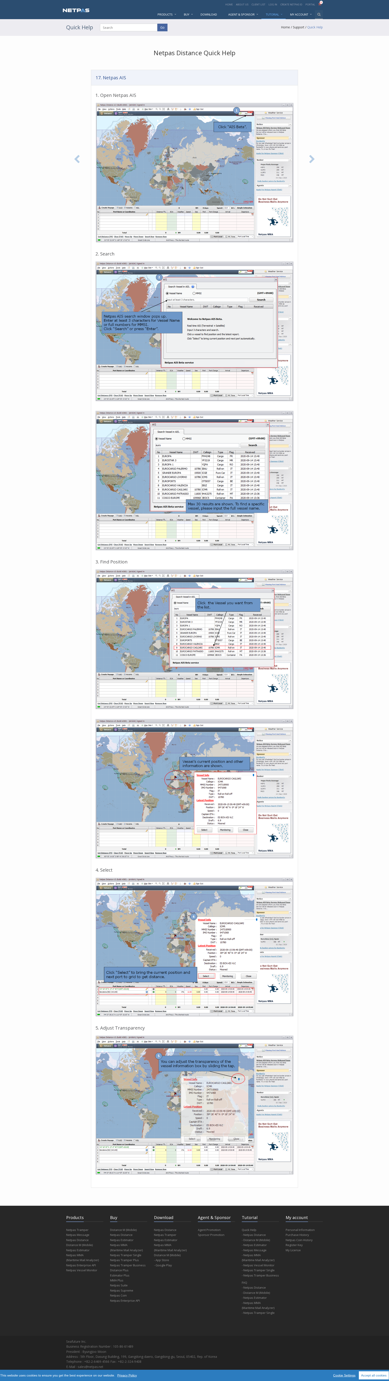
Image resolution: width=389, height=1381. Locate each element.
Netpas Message (77, 1235)
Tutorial (272, 14)
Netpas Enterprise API (81, 1265)
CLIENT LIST (258, 4)
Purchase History (297, 1235)
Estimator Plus (119, 1275)
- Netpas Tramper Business (260, 1275)
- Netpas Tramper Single (258, 1270)
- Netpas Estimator (254, 1245)
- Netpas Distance (254, 1235)
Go (162, 27)
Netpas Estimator (78, 1250)
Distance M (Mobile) (79, 1245)
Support (298, 27)
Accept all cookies (374, 1375)
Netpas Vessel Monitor (81, 1270)
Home (285, 27)
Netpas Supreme (121, 1290)
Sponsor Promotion (211, 1235)
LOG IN (273, 4)
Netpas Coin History (299, 1240)
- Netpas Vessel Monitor (258, 1265)
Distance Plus (119, 1270)
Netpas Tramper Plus (124, 1260)
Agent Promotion (209, 1230)
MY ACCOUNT (299, 14)
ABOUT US (242, 4)
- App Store (161, 1260)
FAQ (244, 1283)
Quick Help (315, 27)
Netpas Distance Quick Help (194, 52)
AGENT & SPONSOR (241, 14)
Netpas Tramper (77, 1230)
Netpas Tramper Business (128, 1265)
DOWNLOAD (209, 14)
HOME (229, 4)
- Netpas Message (254, 1250)
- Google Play (163, 1265)
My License (293, 1250)
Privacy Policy (127, 1375)
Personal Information (300, 1230)
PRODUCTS (165, 14)
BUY (186, 14)
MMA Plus (116, 1280)
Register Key (294, 1245)
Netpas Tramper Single (125, 1255)
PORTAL (310, 4)
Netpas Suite (119, 1285)
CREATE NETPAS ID (291, 4)
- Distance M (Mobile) (256, 1240)
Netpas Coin (118, 1295)
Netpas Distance (77, 1240)
